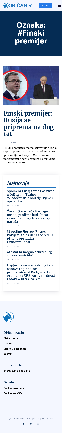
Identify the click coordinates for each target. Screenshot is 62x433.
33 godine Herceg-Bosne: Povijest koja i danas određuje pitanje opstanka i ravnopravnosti (30, 237)
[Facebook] (24, 424)
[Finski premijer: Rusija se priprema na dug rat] (31, 85)
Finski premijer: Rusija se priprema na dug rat (28, 124)
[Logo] (31, 317)
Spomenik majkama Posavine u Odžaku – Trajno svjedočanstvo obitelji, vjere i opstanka (30, 196)
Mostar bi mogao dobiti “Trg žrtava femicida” (29, 253)
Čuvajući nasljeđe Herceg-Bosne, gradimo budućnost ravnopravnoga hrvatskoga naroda (28, 216)
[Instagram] (31, 424)
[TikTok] (38, 424)
